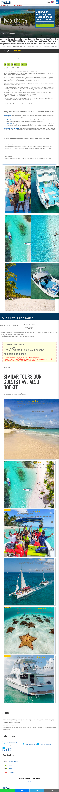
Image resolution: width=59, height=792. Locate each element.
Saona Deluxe (7, 115)
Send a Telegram (45, 744)
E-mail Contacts (11, 748)
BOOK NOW (39, 24)
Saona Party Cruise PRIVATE (11, 128)
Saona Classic (7, 120)
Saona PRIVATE (8, 124)
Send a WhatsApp (31, 744)
